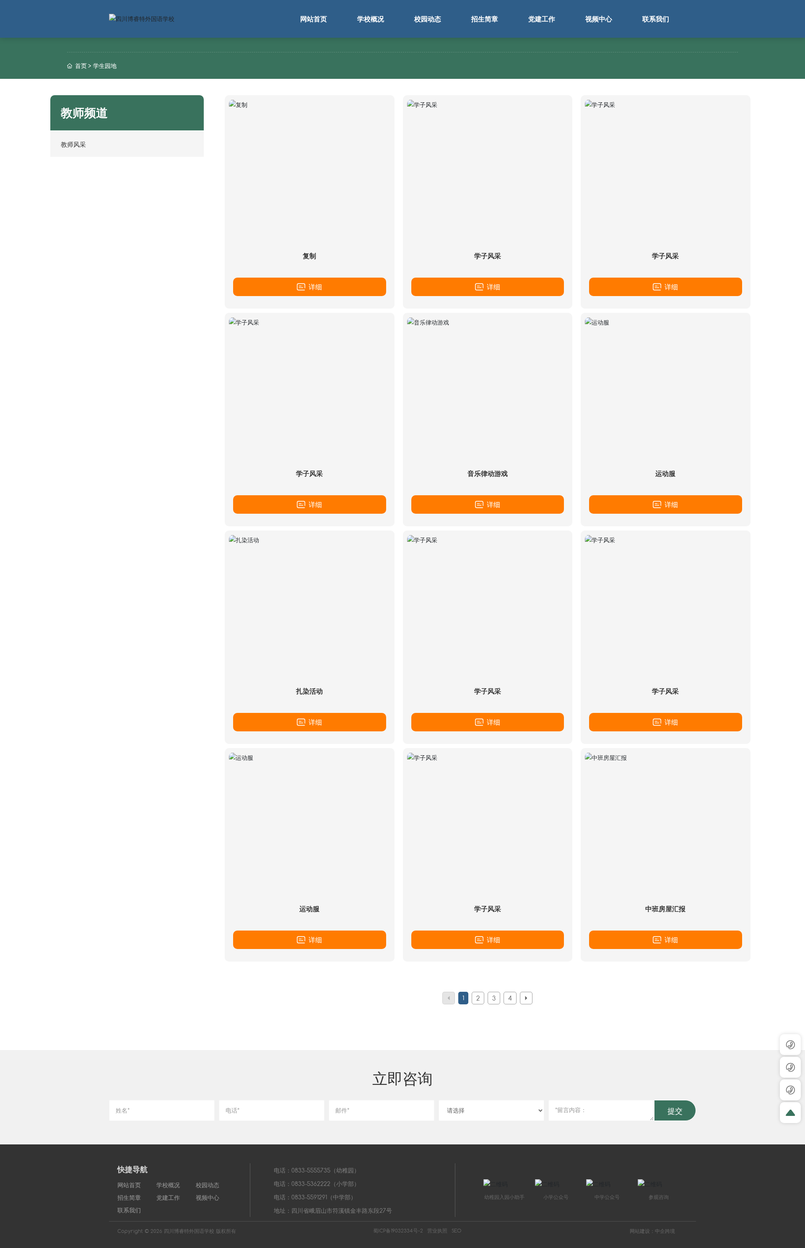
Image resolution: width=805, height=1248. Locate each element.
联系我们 (129, 1210)
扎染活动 (309, 690)
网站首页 (129, 1185)
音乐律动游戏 (487, 473)
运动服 (665, 473)
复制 (309, 255)
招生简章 (129, 1197)
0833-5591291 (309, 1197)
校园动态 (207, 1185)
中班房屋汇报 (665, 908)
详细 (314, 286)
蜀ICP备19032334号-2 (398, 1230)
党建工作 (168, 1197)
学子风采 (487, 255)
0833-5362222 (310, 1184)
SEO (456, 1230)
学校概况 (168, 1185)
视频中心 (207, 1197)
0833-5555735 (310, 1170)
